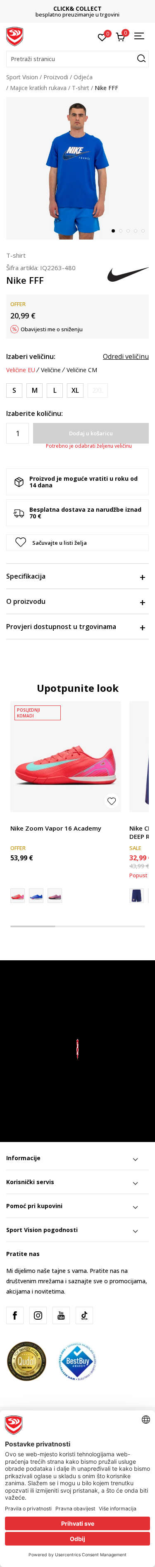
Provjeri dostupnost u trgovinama (61, 626)
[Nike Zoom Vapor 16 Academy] (65, 756)
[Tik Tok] (84, 1315)
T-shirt (80, 88)
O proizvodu (25, 601)
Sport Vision (22, 77)
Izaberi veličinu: (30, 356)
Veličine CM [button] (82, 370)
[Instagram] (38, 1315)
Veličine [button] (51, 370)
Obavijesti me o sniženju (52, 329)
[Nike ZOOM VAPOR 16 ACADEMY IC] (55, 895)
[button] (77, 59)
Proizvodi (55, 77)
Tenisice (21, 819)
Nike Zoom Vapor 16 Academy (55, 828)
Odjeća (83, 77)
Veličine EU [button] (20, 370)
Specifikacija (25, 576)
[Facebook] (15, 1315)
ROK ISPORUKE (79, 8)
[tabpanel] (77, 168)
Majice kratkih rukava (38, 88)
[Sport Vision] (14, 35)
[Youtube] (61, 1315)
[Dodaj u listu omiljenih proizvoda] (112, 800)
